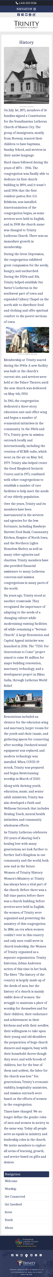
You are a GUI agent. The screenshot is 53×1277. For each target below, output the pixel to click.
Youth (9, 1220)
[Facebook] (12, 1255)
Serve (8, 1212)
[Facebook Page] (18, 15)
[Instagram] (17, 1255)
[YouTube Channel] (26, 15)
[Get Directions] (26, 1256)
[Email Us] (31, 1255)
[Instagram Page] (22, 15)
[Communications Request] (41, 1255)
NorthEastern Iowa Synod (26, 1246)
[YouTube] (22, 1255)
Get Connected (15, 1197)
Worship (10, 1189)
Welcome (11, 1181)
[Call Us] (36, 1255)
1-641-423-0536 (28, 3)
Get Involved (13, 1204)
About (9, 1228)
